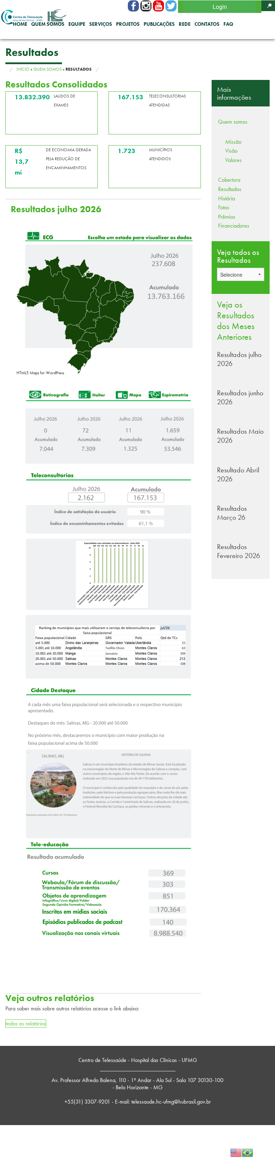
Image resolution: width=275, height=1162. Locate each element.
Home (20, 24)
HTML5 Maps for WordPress (40, 373)
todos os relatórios (26, 1023)
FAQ (228, 24)
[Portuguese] (247, 1152)
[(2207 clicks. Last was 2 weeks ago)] (133, 5)
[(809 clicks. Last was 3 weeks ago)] (171, 5)
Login (220, 7)
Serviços (100, 24)
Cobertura (229, 180)
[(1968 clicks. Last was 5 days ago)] (145, 5)
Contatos (206, 24)
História (226, 198)
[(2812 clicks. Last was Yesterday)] (158, 5)
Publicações (159, 24)
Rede (184, 24)
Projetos (128, 24)
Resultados (229, 189)
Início (22, 69)
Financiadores (233, 225)
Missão (233, 142)
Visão (231, 150)
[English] (236, 1152)
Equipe (76, 24)
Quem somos (47, 24)
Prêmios (226, 216)
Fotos (223, 207)
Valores (233, 160)
